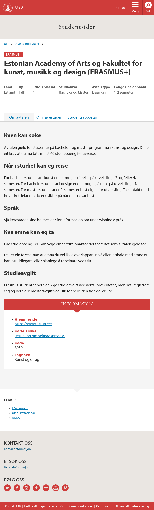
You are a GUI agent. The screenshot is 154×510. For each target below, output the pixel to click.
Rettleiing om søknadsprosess (40, 335)
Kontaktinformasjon (17, 449)
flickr (47, 488)
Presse (53, 506)
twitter (9, 488)
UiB (6, 44)
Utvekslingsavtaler (27, 44)
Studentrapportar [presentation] (82, 117)
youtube (57, 488)
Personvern (103, 506)
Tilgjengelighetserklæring (131, 506)
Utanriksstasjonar (23, 413)
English (119, 8)
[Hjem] (8, 7)
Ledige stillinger (35, 506)
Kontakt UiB (13, 506)
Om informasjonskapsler (76, 506)
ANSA (16, 418)
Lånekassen (20, 408)
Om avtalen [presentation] (19, 117)
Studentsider (77, 27)
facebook (18, 488)
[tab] (19, 117)
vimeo (66, 488)
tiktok (38, 488)
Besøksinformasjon (16, 467)
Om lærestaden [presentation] (49, 117)
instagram (28, 488)
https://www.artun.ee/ (33, 323)
